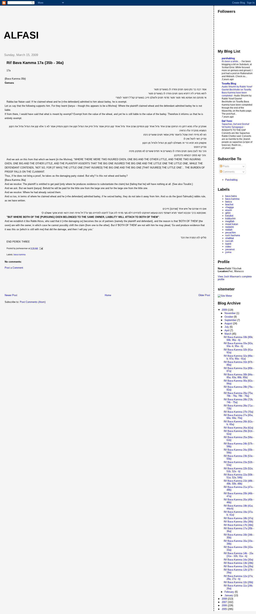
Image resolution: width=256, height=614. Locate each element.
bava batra (231, 196)
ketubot (229, 215)
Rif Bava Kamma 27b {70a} (238, 411)
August (229, 323)
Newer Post (11, 295)
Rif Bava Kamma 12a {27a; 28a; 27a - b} (238, 577)
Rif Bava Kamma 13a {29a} (238, 566)
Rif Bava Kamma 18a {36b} (238, 521)
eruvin (228, 210)
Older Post (204, 295)
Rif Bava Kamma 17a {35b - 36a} (35, 63)
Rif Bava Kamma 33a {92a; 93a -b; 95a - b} (238, 345)
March (228, 333)
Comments (228, 171)
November (230, 313)
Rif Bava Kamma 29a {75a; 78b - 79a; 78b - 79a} (238, 394)
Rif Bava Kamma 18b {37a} (238, 518)
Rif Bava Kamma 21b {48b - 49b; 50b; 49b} (239, 482)
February (230, 591)
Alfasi (21, 35)
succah (229, 241)
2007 (225, 602)
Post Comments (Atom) (33, 302)
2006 (225, 605)
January (229, 595)
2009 (225, 309)
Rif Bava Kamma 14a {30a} (238, 559)
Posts (225, 166)
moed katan (231, 224)
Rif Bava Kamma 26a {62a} (238, 427)
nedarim (229, 227)
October (229, 316)
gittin (228, 212)
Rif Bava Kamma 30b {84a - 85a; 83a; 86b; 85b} (239, 376)
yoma (228, 252)
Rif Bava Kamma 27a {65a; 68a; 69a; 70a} (238, 416)
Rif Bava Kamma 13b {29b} (238, 563)
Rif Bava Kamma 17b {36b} (238, 525)
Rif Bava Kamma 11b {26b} (238, 582)
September (231, 320)
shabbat (229, 238)
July (227, 326)
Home (108, 295)
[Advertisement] (69, 14)
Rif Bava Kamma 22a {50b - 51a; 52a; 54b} (239, 476)
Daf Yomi (227, 121)
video (228, 246)
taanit (228, 243)
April (227, 330)
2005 (225, 609)
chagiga (229, 207)
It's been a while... (231, 61)
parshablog (228, 58)
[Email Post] (40, 248)
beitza (228, 201)
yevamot (230, 249)
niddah (228, 229)
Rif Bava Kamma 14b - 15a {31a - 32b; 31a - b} (238, 554)
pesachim (230, 232)
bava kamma (19, 254)
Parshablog (231, 179)
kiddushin (230, 218)
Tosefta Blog (229, 83)
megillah (229, 221)
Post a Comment (14, 267)
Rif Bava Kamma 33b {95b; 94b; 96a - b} (238, 338)
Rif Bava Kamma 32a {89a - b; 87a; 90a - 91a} (239, 357)
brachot (229, 204)
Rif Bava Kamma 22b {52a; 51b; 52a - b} (238, 470)
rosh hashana (232, 235)
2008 (225, 598)
